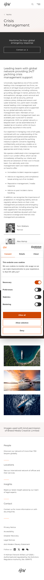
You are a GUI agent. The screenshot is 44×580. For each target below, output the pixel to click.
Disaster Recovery (11, 536)
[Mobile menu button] (38, 4)
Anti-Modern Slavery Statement (17, 544)
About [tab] (36, 254)
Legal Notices (9, 540)
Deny (22, 331)
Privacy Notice (10, 527)
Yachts (8, 14)
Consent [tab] (7, 254)
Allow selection (22, 323)
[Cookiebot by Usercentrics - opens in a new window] (31, 247)
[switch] (38, 290)
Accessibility (9, 531)
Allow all (22, 315)
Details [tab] (22, 254)
